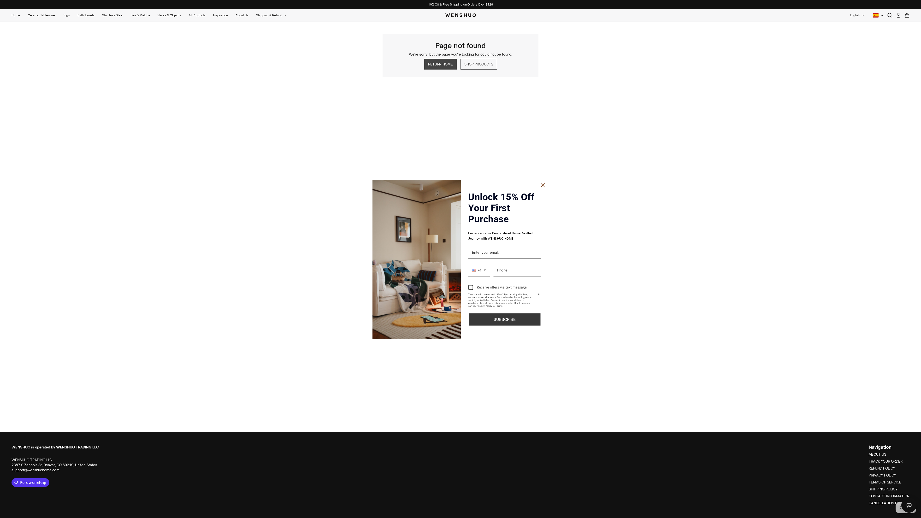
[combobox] (479, 270)
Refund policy (882, 468)
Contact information (889, 496)
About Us (877, 454)
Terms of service (885, 482)
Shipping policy (883, 489)
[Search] (889, 15)
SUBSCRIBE (505, 319)
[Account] (898, 15)
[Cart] (907, 15)
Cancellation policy (888, 503)
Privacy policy (882, 475)
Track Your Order (886, 461)
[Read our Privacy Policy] (538, 295)
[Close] (543, 185)
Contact (909, 505)
